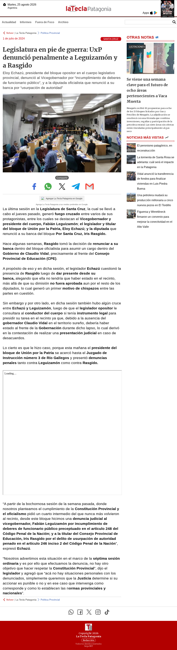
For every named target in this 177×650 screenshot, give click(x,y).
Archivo (63, 22)
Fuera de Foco (44, 22)
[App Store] (151, 12)
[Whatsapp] (71, 612)
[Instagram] (98, 612)
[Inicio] (4, 4)
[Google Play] (155, 12)
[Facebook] (80, 612)
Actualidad (9, 22)
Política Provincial (50, 33)
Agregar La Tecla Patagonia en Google (64, 198)
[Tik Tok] (107, 612)
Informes (25, 22)
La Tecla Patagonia (26, 33)
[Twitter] (89, 612)
